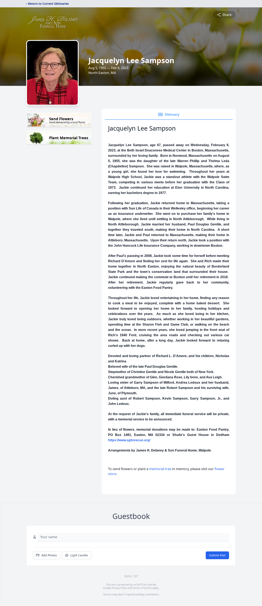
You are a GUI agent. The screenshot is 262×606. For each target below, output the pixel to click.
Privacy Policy (119, 588)
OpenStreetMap (135, 594)
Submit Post (217, 555)
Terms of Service (142, 588)
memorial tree (160, 469)
